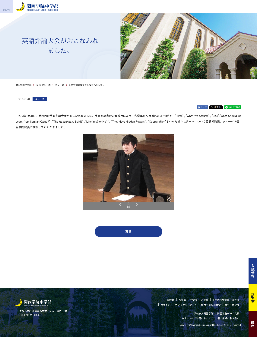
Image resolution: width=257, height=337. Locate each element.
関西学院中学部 (23, 84)
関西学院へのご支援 (228, 313)
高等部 (204, 300)
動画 (252, 323)
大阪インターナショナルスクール (178, 304)
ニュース (59, 84)
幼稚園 (171, 300)
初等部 (182, 300)
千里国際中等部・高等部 (225, 300)
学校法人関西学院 (203, 313)
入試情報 (252, 271)
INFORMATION (43, 84)
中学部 (193, 300)
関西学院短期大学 (211, 304)
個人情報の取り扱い (228, 318)
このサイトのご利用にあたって (196, 318)
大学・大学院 (232, 304)
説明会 (252, 297)
